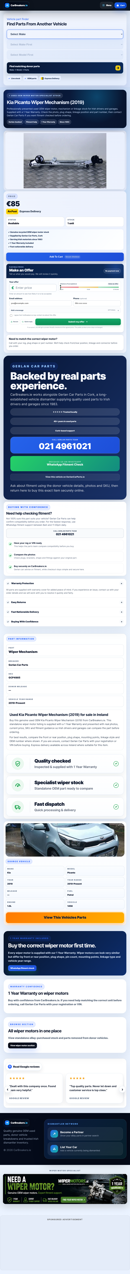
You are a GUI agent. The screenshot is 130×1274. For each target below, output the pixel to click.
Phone (80, 298)
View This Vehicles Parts (65, 917)
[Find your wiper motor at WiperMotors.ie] (65, 1189)
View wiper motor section (22, 1045)
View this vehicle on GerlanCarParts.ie (65, 477)
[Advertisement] (65, 1245)
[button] (65, 68)
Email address (15, 298)
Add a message (63, 310)
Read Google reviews (24, 1066)
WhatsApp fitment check (22, 968)
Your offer (14, 282)
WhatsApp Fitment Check (65, 464)
